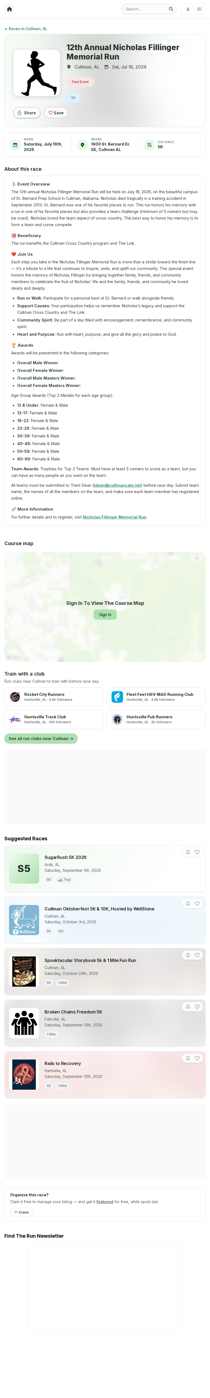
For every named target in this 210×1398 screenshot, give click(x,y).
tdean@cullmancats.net (117, 485)
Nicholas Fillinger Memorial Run (114, 517)
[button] (188, 852)
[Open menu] (193, 9)
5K (73, 97)
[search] (171, 9)
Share (30, 112)
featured (104, 1201)
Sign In (105, 614)
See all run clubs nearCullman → (41, 738)
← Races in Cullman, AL (25, 29)
